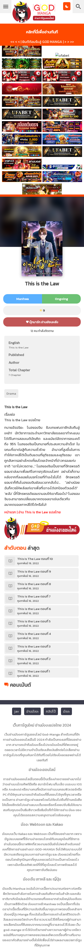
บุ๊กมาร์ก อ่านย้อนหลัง (43, 321)
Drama (11, 393)
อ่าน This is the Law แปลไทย (39, 512)
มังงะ (66, 711)
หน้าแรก (10, 512)
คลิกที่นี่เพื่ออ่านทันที (42, 32)
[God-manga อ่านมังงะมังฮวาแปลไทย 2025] (33, 20)
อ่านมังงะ (32, 711)
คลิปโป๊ (51, 711)
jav (16, 711)
